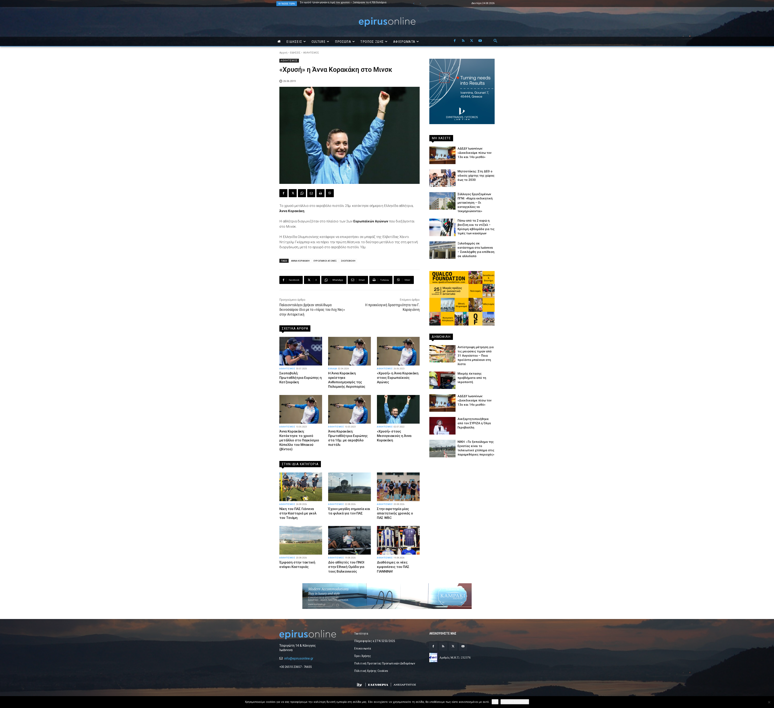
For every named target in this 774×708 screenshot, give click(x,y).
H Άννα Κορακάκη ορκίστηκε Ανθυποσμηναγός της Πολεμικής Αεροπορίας (346, 380)
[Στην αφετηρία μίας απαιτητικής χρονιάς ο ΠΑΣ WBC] (398, 486)
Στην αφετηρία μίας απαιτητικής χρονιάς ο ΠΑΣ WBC (395, 513)
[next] (420, 3)
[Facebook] (455, 41)
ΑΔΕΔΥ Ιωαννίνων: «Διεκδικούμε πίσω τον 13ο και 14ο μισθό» (474, 153)
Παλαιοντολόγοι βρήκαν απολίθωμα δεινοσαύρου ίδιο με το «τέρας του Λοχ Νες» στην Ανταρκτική (312, 309)
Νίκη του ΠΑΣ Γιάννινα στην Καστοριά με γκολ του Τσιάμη (297, 513)
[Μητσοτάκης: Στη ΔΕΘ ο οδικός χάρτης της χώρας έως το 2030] (442, 178)
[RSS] (463, 41)
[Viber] (330, 193)
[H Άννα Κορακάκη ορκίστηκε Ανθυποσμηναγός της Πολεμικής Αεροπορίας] (349, 351)
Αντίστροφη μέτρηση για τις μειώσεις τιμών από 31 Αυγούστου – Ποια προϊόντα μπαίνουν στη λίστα (476, 355)
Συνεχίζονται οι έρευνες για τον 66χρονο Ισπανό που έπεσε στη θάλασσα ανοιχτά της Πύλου (349, 3)
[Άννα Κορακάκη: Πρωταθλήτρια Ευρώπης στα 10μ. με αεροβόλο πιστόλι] (349, 409)
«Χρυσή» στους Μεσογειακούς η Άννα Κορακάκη (394, 435)
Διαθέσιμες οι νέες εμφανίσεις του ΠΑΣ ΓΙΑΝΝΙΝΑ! (393, 566)
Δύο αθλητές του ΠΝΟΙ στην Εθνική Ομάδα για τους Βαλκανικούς (346, 566)
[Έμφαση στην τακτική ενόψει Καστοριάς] (300, 540)
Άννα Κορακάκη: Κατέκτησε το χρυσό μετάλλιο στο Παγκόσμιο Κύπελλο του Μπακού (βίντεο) (299, 440)
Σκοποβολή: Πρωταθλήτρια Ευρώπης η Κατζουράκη (300, 377)
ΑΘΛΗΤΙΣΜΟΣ (311, 52)
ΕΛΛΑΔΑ (332, 369)
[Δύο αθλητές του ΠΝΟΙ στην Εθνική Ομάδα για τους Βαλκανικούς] (349, 540)
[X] (471, 41)
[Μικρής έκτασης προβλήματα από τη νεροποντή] (442, 380)
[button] (495, 41)
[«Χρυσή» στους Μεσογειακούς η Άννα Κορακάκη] (398, 409)
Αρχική (283, 52)
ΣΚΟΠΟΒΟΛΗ (348, 260)
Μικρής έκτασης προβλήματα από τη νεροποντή (472, 378)
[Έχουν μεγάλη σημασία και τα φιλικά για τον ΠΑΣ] (349, 486)
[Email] (311, 193)
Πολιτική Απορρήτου (514, 701)
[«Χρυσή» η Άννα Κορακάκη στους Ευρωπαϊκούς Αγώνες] (398, 351)
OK (495, 701)
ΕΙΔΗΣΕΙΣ (295, 52)
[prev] (413, 3)
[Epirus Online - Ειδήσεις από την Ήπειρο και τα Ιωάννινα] (312, 634)
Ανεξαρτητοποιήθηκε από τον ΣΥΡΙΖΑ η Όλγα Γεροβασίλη (474, 423)
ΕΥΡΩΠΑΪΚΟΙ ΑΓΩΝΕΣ (325, 260)
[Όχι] (769, 702)
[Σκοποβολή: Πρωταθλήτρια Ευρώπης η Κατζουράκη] (300, 351)
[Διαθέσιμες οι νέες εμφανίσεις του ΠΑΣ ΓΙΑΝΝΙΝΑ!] (398, 540)
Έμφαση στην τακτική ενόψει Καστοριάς (297, 564)
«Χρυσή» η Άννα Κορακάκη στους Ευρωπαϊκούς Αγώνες (397, 377)
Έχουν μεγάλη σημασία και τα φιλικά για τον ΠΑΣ (349, 511)
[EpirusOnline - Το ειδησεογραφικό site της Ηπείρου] (387, 22)
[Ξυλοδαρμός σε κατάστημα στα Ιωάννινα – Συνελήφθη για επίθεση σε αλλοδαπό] (442, 250)
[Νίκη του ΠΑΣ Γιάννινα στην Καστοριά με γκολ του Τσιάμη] (300, 486)
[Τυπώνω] (320, 193)
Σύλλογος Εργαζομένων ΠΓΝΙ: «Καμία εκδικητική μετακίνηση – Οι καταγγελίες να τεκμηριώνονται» (475, 202)
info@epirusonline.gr (298, 658)
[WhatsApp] (302, 193)
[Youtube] (480, 41)
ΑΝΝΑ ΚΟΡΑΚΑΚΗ (300, 260)
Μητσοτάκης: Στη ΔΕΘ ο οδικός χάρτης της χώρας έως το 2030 (476, 176)
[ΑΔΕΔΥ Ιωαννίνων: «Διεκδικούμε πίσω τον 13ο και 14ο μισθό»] (442, 155)
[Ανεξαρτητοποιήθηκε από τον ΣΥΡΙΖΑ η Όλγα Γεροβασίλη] (442, 426)
